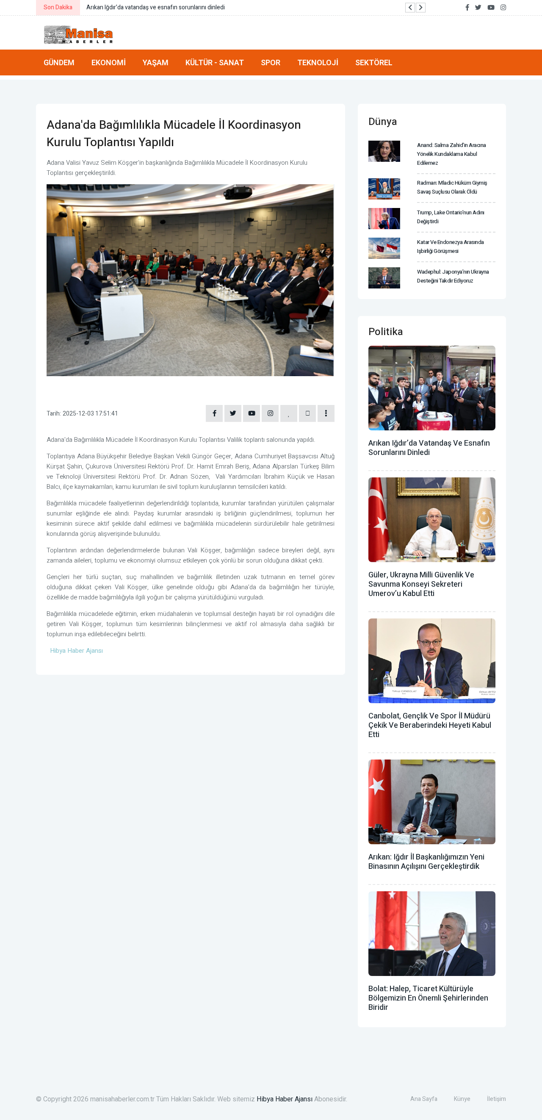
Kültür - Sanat (214, 62)
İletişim (496, 1099)
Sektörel (374, 62)
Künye (462, 1099)
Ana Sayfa (423, 1099)
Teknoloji (317, 62)
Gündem (59, 62)
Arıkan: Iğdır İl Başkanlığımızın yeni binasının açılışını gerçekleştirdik (426, 861)
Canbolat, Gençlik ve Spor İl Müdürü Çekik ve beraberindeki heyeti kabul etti (429, 725)
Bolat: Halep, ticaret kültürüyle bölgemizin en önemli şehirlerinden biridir (428, 998)
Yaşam (156, 62)
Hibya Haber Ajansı (284, 1099)
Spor (270, 62)
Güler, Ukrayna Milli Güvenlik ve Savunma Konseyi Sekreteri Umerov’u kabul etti (421, 584)
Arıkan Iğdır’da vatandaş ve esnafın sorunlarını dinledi (429, 448)
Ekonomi (108, 62)
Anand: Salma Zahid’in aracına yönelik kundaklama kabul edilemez (451, 154)
